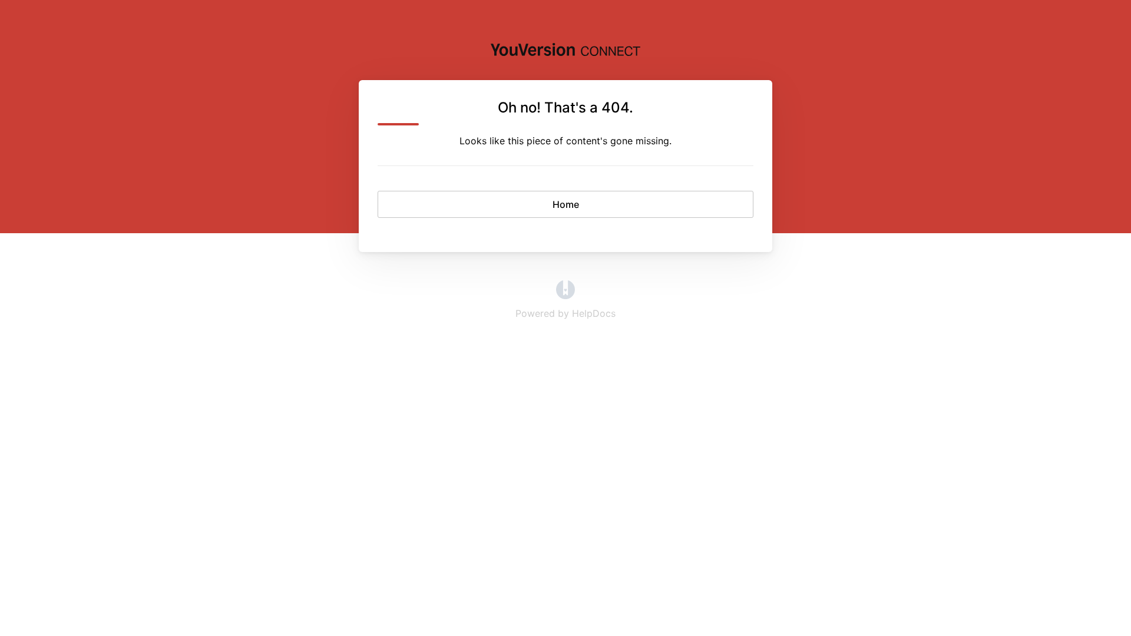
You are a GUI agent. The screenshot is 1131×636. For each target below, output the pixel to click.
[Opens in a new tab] (565, 296)
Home (566, 204)
